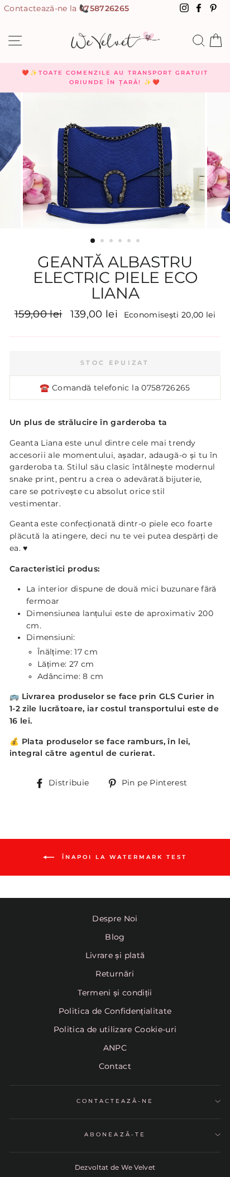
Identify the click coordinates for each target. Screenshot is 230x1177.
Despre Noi (114, 918)
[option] (115, 78)
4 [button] (121, 242)
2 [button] (103, 242)
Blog (114, 936)
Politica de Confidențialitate (115, 1011)
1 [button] (93, 241)
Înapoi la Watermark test (123, 857)
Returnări (114, 973)
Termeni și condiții (115, 992)
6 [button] (139, 242)
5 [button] (130, 242)
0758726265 (104, 8)
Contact (115, 1066)
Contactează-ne (115, 1101)
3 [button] (112, 242)
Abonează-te (115, 1134)
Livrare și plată (115, 955)
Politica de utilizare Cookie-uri (115, 1029)
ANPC (115, 1047)
